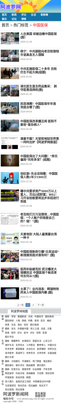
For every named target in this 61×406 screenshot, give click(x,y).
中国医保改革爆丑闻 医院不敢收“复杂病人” (38, 123)
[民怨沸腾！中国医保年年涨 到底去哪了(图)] (14, 108)
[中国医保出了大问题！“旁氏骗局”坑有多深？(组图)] (14, 161)
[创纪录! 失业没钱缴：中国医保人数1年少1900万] (14, 178)
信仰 (26, 324)
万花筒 (40, 373)
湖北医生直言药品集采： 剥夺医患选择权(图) (38, 88)
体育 (7, 324)
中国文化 (52, 345)
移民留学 (9, 373)
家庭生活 (37, 341)
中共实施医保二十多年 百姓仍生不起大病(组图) (38, 70)
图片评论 (9, 337)
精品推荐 (30, 365)
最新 (7, 316)
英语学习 (20, 353)
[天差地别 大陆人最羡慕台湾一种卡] (14, 239)
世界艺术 (30, 353)
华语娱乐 (26, 361)
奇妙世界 (49, 373)
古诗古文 (30, 349)
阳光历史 (22, 385)
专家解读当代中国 (41, 381)
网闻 (24, 320)
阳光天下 (43, 385)
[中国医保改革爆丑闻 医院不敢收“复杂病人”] (14, 126)
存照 (38, 332)
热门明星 (37, 361)
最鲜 (7, 369)
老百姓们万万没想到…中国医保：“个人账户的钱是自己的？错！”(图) (39, 218)
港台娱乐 (47, 361)
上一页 (20, 305)
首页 (4, 14)
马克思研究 (10, 385)
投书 (26, 332)
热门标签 (20, 25)
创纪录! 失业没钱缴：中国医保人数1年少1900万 (39, 175)
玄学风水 (20, 345)
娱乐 (4, 19)
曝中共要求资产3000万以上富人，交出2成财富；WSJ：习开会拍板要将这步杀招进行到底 (39, 196)
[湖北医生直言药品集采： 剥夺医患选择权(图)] (14, 91)
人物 (18, 320)
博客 (23, 19)
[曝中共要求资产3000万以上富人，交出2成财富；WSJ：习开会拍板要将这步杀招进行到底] (14, 195)
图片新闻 (34, 324)
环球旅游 (9, 377)
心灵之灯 (47, 341)
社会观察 (37, 369)
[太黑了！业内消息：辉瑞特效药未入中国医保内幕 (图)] (14, 293)
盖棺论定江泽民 (23, 381)
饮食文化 (15, 369)
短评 (13, 332)
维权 (49, 320)
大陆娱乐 (15, 361)
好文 (20, 332)
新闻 (14, 14)
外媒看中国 (23, 328)
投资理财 (41, 349)
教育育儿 (41, 345)
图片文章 (9, 357)
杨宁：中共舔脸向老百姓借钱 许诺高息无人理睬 (39, 53)
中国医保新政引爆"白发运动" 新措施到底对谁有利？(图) (39, 253)
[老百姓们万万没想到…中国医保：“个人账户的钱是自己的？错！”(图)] (14, 219)
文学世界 (41, 353)
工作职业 (30, 345)
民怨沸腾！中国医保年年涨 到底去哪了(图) (38, 105)
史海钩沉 (26, 341)
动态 (43, 328)
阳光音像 (20, 389)
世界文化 (52, 349)
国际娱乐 (9, 365)
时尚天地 (20, 373)
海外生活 (9, 345)
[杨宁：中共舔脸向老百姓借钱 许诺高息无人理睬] (14, 56)
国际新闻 (49, 316)
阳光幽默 (32, 385)
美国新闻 (22, 316)
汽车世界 (47, 369)
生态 (13, 324)
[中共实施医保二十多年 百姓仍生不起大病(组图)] (14, 73)
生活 (33, 14)
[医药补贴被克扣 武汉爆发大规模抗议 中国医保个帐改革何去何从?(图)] (14, 274)
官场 (36, 320)
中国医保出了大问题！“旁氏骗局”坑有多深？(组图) (39, 158)
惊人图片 (9, 381)
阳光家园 (9, 389)
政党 (7, 332)
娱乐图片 (41, 365)
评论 (23, 14)
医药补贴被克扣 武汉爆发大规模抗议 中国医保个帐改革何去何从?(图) (38, 273)
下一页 (40, 305)
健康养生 (15, 341)
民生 (43, 320)
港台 (20, 324)
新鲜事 (44, 14)
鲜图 (28, 377)
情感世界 (26, 369)
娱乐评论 (20, 365)
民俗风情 (20, 377)
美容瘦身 (20, 349)
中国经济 (38, 316)
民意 (45, 332)
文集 (49, 328)
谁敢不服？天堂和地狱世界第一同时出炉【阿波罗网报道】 (39, 140)
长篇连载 (52, 353)
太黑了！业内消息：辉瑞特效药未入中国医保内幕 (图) (39, 290)
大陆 (30, 316)
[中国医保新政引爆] (14, 256)
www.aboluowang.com (27, 399)
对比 (32, 332)
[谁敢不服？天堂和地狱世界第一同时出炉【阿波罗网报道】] (14, 143)
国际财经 (9, 320)
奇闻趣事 (30, 373)
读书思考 (9, 353)
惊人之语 (34, 328)
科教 (30, 320)
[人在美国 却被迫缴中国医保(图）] (14, 38)
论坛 (14, 19)
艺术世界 (9, 349)
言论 (13, 328)
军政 (13, 316)
